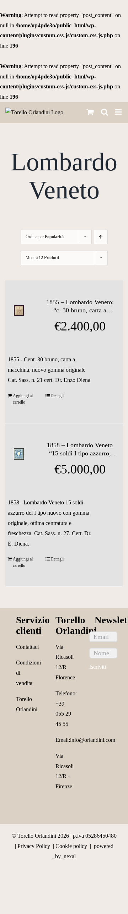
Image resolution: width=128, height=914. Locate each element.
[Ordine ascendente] (101, 237)
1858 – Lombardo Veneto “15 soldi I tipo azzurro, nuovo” (80, 450)
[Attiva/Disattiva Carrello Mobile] (90, 112)
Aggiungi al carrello (23, 399)
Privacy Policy (33, 846)
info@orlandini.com (92, 740)
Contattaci (27, 647)
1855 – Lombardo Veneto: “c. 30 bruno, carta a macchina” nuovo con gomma (80, 307)
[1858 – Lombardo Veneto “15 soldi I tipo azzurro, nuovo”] (18, 454)
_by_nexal (64, 856)
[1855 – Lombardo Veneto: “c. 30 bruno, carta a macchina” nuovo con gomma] (18, 310)
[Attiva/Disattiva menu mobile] (119, 112)
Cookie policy (71, 846)
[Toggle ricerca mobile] (104, 112)
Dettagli (57, 395)
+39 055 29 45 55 (63, 714)
